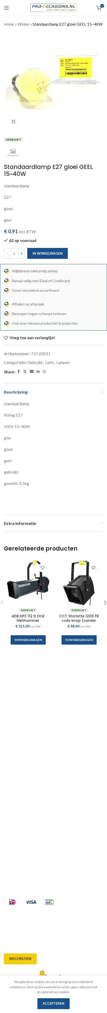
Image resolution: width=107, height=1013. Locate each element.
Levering (12, 766)
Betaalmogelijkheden (23, 794)
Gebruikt (35, 362)
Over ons (12, 757)
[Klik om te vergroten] (13, 121)
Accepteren (53, 1003)
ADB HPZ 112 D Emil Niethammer (28, 618)
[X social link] (25, 371)
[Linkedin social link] (38, 371)
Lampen (63, 362)
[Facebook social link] (18, 371)
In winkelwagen (47, 253)
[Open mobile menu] (6, 8)
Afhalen (11, 776)
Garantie (12, 804)
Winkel (23, 24)
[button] (28, 640)
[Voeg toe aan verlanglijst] (42, 567)
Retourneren (16, 813)
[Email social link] (31, 371)
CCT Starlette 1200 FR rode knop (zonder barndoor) (79, 620)
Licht (49, 362)
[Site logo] (53, 7)
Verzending (14, 785)
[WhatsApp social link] (44, 371)
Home (9, 24)
